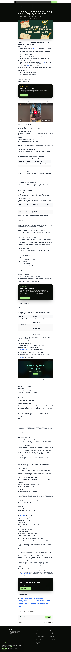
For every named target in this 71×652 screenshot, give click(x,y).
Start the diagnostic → (25, 297)
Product (25, 1)
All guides (20, 6)
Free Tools (42, 1)
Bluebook (33, 48)
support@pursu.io (50, 622)
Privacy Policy (52, 632)
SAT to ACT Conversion (40, 639)
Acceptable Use (52, 636)
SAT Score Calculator (39, 635)
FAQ (23, 635)
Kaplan (20, 324)
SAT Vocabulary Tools (40, 643)
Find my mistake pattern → (25, 588)
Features (24, 630)
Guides (37, 630)
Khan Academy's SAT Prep (24, 349)
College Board (22, 515)
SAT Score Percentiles (40, 640)
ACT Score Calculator (40, 636)
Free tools (38, 633)
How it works (30, 1)
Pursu (28, 65)
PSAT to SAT (38, 642)
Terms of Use (52, 630)
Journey (24, 632)
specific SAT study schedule (24, 573)
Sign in (50, 1)
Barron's (20, 331)
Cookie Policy (12, 646)
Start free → (54, 1)
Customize (15, 648)
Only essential (10, 648)
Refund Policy (52, 633)
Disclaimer (52, 635)
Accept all (4, 648)
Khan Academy (42, 62)
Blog (37, 632)
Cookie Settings (52, 639)
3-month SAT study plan (30, 551)
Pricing (34, 1)
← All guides (20, 622)
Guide (38, 1)
